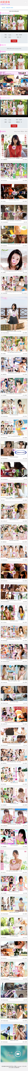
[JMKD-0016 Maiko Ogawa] (14, 518)
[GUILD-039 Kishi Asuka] (14, 802)
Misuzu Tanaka (17, 131)
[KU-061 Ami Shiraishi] (14, 476)
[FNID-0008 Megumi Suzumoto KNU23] (14, 351)
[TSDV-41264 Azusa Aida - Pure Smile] (14, 243)
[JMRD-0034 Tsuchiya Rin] (14, 578)
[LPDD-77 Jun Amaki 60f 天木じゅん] (14, 435)
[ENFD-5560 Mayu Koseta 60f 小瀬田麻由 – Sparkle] (14, 157)
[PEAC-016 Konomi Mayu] (14, 413)
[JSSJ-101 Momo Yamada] (14, 700)
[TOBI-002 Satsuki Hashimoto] (14, 976)
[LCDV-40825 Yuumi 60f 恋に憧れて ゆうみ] (14, 869)
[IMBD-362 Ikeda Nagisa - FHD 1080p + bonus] (14, 638)
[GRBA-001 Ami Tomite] (14, 177)
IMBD (12, 7)
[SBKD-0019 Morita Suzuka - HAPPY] (14, 371)
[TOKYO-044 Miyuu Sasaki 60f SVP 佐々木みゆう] (14, 290)
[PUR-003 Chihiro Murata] (14, 1018)
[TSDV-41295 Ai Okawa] (14, 619)
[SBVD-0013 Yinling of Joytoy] (14, 198)
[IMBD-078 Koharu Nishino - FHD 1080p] (14, 760)
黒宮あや (22, 131)
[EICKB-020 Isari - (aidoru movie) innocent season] (14, 497)
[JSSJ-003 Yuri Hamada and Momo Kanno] (14, 742)
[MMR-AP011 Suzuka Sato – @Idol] (14, 679)
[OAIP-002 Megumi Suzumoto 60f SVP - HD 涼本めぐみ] (14, 269)
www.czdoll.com (12, 1067)
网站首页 (8, 7)
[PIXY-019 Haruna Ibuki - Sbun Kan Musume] (14, 392)
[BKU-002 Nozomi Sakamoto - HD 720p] (14, 599)
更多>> (26, 131)
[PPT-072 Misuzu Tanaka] (14, 997)
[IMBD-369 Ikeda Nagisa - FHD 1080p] (14, 557)
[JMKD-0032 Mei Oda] (14, 781)
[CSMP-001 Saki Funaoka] (14, 1039)
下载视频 (14, 41)
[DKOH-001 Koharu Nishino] (14, 539)
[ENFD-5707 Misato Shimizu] (14, 911)
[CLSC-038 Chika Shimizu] (14, 935)
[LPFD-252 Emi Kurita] (14, 844)
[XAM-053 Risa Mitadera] (14, 455)
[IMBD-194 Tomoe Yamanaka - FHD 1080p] (14, 330)
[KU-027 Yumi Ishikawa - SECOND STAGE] (14, 219)
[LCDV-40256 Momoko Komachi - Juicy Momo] (14, 659)
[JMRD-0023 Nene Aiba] (14, 955)
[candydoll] (5, 5)
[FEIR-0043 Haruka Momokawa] (14, 890)
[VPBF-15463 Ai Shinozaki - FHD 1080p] (14, 823)
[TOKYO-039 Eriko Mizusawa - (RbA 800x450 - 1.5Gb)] (14, 721)
